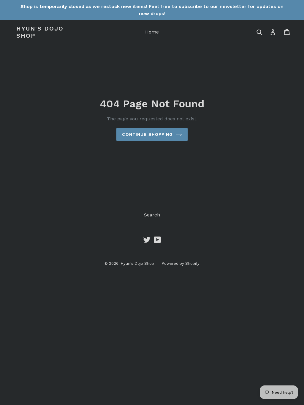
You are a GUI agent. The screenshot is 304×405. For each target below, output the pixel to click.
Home (152, 32)
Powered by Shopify (181, 263)
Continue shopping (147, 134)
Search (152, 215)
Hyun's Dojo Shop (40, 32)
